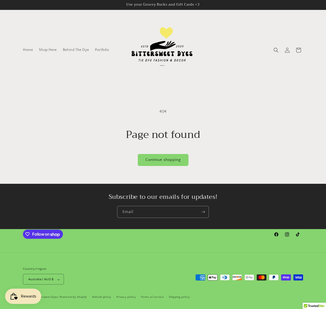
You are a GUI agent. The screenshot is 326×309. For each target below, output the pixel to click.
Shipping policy (179, 297)
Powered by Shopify (73, 297)
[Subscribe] (203, 212)
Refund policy (101, 297)
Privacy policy (126, 297)
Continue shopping (163, 160)
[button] (276, 50)
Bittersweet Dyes (47, 297)
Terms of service (152, 297)
